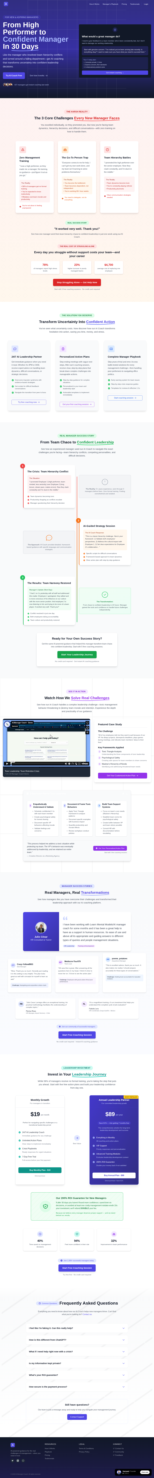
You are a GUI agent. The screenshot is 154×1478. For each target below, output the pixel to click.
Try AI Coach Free (14, 76)
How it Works (94, 4)
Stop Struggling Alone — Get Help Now (77, 282)
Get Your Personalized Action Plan (112, 848)
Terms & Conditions (86, 1448)
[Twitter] (12, 1461)
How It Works (50, 1448)
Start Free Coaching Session (77, 1035)
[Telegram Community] (23, 1461)
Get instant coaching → (115, 73)
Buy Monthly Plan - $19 (39, 1170)
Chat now (145, 1472)
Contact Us (119, 1448)
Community (119, 1452)
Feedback (119, 1455)
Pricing (124, 4)
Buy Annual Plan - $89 (114, 1175)
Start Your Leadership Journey (77, 654)
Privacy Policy (84, 1452)
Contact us (87, 1314)
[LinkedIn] (18, 1461)
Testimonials (135, 4)
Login (146, 4)
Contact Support (77, 1417)
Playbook (48, 1452)
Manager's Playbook (110, 4)
